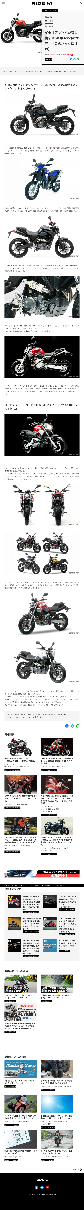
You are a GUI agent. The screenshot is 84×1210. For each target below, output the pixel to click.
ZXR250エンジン (47, 850)
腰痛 (20, 1121)
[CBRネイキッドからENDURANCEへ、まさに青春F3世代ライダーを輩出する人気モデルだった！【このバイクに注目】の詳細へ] (14, 945)
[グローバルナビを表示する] (3, 3)
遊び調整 (68, 1086)
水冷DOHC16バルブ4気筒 (50, 809)
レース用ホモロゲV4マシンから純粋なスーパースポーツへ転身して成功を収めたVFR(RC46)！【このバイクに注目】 (67, 925)
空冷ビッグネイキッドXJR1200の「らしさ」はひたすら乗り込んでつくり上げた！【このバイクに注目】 (67, 901)
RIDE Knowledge (11, 1157)
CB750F (52, 767)
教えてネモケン (46, 1086)
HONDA (44, 767)
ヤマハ (7, 764)
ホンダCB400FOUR (12, 846)
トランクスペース (47, 811)
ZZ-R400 (25, 804)
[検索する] (81, 3)
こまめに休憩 (46, 1124)
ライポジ (27, 1121)
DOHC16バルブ (63, 767)
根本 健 (52, 55)
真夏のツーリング (61, 1121)
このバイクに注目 (50, 10)
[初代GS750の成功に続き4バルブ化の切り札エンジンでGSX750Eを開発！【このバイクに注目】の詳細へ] (14, 923)
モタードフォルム (71, 71)
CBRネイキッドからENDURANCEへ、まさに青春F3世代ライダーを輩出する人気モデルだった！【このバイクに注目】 (32, 947)
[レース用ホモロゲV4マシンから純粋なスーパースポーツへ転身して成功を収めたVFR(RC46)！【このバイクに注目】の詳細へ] (50, 923)
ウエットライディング (60, 1157)
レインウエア (46, 1157)
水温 (21, 1157)
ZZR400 (17, 804)
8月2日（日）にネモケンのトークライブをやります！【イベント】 (67, 944)
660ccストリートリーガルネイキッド (23, 71)
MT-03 (6, 71)
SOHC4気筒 (26, 846)
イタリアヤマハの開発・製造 (33, 717)
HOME (5, 886)
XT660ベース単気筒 (45, 71)
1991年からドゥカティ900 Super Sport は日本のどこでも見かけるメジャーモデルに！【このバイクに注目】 (32, 903)
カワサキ (8, 804)
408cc (7, 848)
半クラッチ (58, 1086)
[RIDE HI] (42, 3)
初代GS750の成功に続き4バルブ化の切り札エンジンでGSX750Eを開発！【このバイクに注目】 (32, 923)
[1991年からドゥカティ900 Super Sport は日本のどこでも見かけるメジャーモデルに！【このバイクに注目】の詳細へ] (14, 901)
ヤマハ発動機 (66, 55)
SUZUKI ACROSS (47, 807)
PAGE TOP (76, 1170)
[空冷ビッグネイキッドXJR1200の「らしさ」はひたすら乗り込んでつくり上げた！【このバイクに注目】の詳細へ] (50, 901)
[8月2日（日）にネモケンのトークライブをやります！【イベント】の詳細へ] (50, 945)
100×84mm (58, 71)
